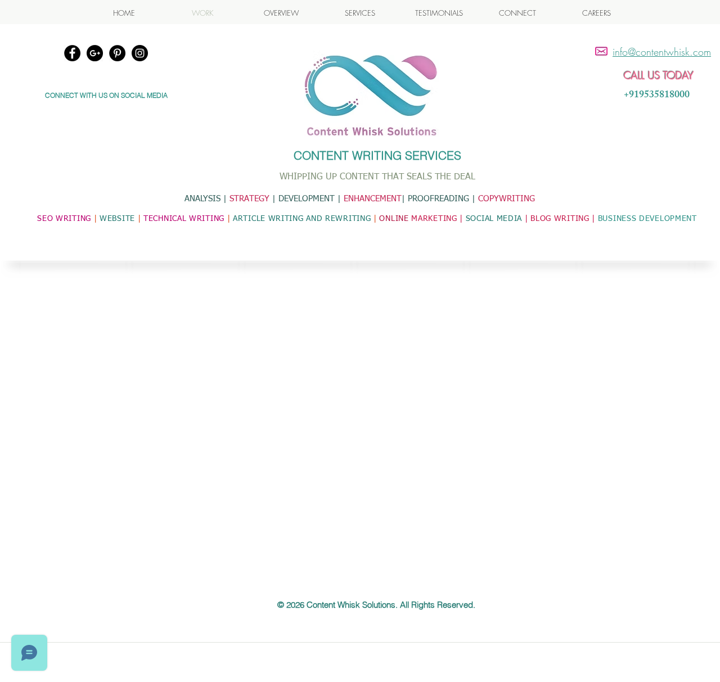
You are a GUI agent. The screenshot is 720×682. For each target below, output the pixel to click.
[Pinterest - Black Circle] (117, 53)
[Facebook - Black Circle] (72, 53)
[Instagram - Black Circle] (140, 53)
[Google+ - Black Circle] (95, 53)
